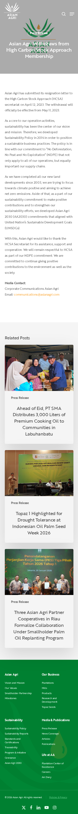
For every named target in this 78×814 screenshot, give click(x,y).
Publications (48, 744)
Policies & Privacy (58, 797)
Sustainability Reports (16, 733)
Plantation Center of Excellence (53, 765)
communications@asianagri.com (36, 294)
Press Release (39, 33)
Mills (44, 688)
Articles (46, 739)
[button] (72, 14)
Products (47, 693)
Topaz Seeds (49, 707)
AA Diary (46, 777)
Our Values (11, 688)
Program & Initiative (15, 752)
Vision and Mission (15, 683)
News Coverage (50, 733)
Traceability (11, 747)
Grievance (10, 757)
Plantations (48, 683)
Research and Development (49, 699)
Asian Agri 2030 (13, 763)
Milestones (11, 698)
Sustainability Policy (15, 728)
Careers (46, 772)
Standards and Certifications (13, 740)
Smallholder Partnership (18, 693)
